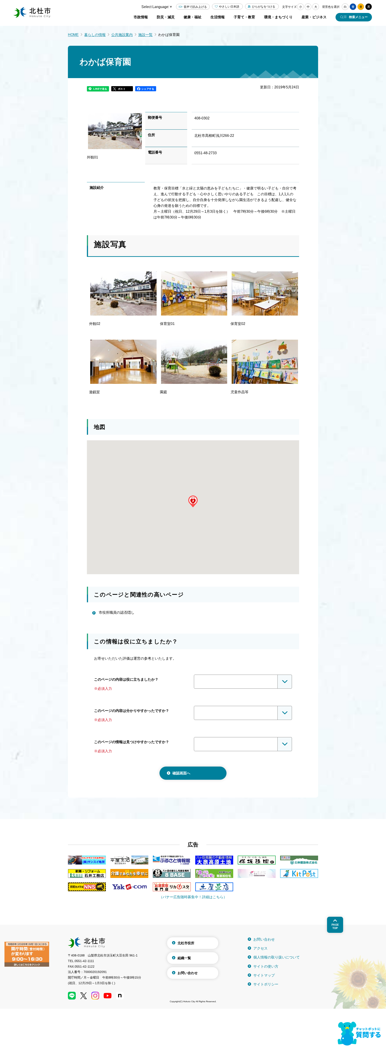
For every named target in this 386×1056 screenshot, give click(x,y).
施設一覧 (145, 35)
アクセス (260, 948)
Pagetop (335, 926)
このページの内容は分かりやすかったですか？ (131, 711)
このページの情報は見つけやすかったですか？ (131, 742)
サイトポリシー (265, 984)
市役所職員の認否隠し (116, 612)
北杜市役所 (186, 943)
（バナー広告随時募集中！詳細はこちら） (193, 897)
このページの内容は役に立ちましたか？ (126, 679)
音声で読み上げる (195, 6)
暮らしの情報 (95, 35)
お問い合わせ (188, 973)
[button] (193, 501)
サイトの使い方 (265, 966)
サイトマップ (264, 975)
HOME (73, 35)
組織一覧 (184, 958)
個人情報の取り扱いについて (276, 957)
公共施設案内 (122, 35)
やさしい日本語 (229, 6)
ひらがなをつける (263, 6)
